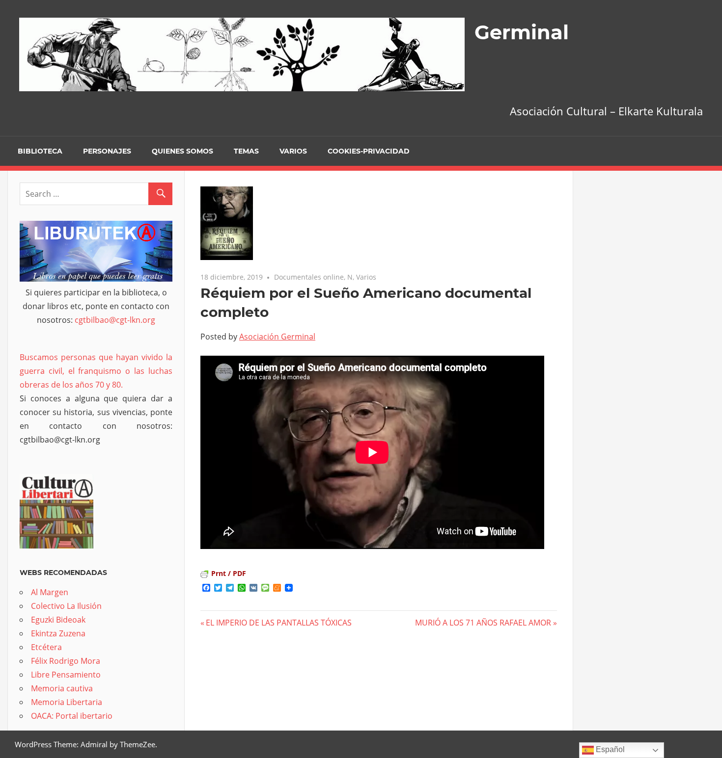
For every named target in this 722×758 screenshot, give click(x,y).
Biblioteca (40, 151)
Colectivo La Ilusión (66, 606)
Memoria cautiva (62, 688)
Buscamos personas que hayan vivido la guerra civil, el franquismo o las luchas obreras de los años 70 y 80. (96, 371)
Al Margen (49, 592)
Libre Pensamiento (66, 674)
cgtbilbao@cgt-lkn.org (115, 319)
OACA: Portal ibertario (71, 715)
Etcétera (46, 647)
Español (609, 749)
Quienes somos (182, 151)
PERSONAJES (107, 151)
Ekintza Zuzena (58, 633)
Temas (246, 151)
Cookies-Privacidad (369, 151)
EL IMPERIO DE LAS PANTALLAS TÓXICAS (279, 622)
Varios (293, 151)
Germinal (521, 32)
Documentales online (309, 277)
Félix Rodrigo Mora (65, 660)
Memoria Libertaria (66, 702)
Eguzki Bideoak (58, 619)
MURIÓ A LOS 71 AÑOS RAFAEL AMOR (483, 622)
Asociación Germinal (277, 336)
